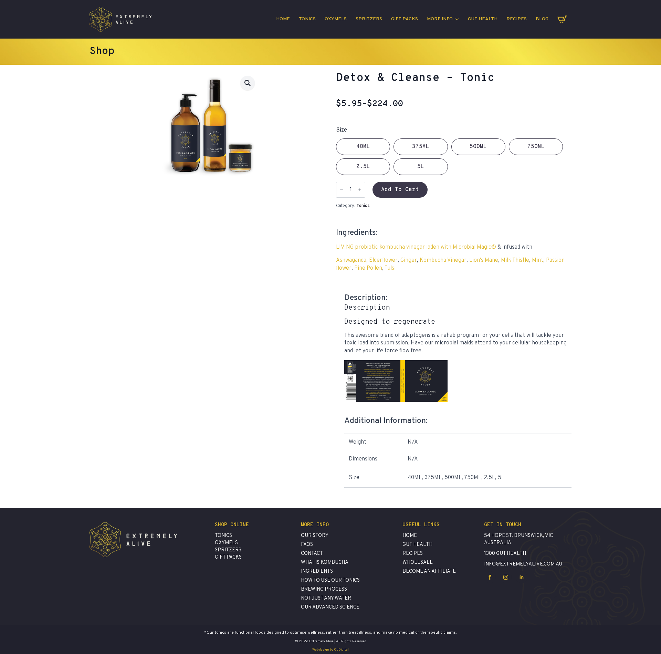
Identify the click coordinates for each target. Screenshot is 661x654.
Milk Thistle (515, 260)
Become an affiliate (429, 571)
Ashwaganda (351, 260)
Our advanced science (330, 607)
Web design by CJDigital (330, 649)
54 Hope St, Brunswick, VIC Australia (518, 539)
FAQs (307, 544)
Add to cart (400, 189)
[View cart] (562, 19)
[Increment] (360, 190)
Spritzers (369, 19)
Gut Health (482, 19)
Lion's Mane (483, 260)
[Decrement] (341, 190)
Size (341, 130)
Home (283, 19)
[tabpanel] (457, 351)
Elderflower (383, 260)
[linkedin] (521, 577)
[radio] (363, 146)
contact (312, 553)
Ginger (408, 260)
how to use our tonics (330, 580)
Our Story (314, 535)
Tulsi (390, 268)
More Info (440, 19)
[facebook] (490, 577)
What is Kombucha (324, 562)
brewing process (324, 589)
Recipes (412, 553)
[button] (247, 83)
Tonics (307, 19)
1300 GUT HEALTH (505, 553)
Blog (542, 19)
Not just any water (326, 598)
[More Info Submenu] (458, 19)
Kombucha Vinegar (443, 260)
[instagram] (506, 577)
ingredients (317, 571)
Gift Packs (404, 19)
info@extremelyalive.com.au (523, 564)
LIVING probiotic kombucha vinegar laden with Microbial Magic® (416, 247)
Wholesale (417, 562)
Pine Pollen (368, 268)
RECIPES (516, 19)
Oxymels (336, 19)
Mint (537, 260)
